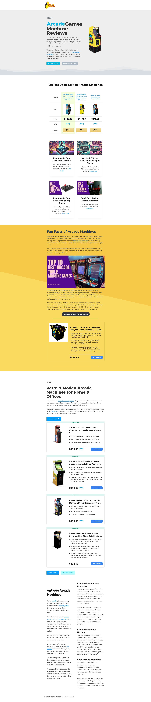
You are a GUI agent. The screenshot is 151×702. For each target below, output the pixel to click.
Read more (93, 171)
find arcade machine (80, 241)
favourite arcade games (66, 401)
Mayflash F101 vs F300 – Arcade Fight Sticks (90, 160)
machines (55, 411)
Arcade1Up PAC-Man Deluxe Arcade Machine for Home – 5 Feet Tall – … (81, 97)
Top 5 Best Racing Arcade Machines (89, 199)
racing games (64, 605)
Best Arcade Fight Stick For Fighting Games (62, 200)
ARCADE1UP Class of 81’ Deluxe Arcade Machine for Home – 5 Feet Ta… (68, 97)
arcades (54, 601)
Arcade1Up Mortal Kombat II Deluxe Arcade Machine (95, 97)
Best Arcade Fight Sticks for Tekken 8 (62, 159)
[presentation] (61, 148)
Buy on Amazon (68, 130)
